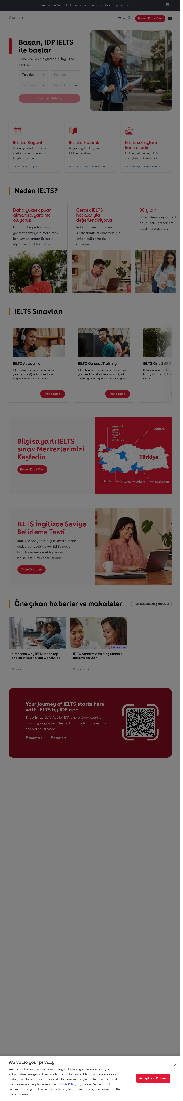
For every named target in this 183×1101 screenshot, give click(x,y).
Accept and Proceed (153, 1078)
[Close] (175, 1065)
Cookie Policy (67, 1084)
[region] (90, 1078)
